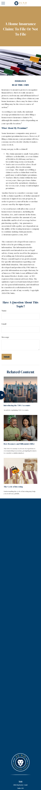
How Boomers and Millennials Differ (19, 444)
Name (4, 310)
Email (4, 324)
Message (5, 337)
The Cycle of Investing (13, 486)
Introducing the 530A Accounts (17, 405)
